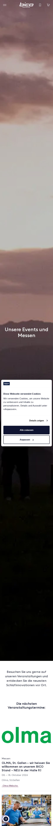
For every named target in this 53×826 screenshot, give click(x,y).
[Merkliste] (40, 5)
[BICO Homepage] (26, 5)
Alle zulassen (26, 430)
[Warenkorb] (48, 5)
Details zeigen (36, 420)
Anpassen (25, 439)
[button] (5, 818)
